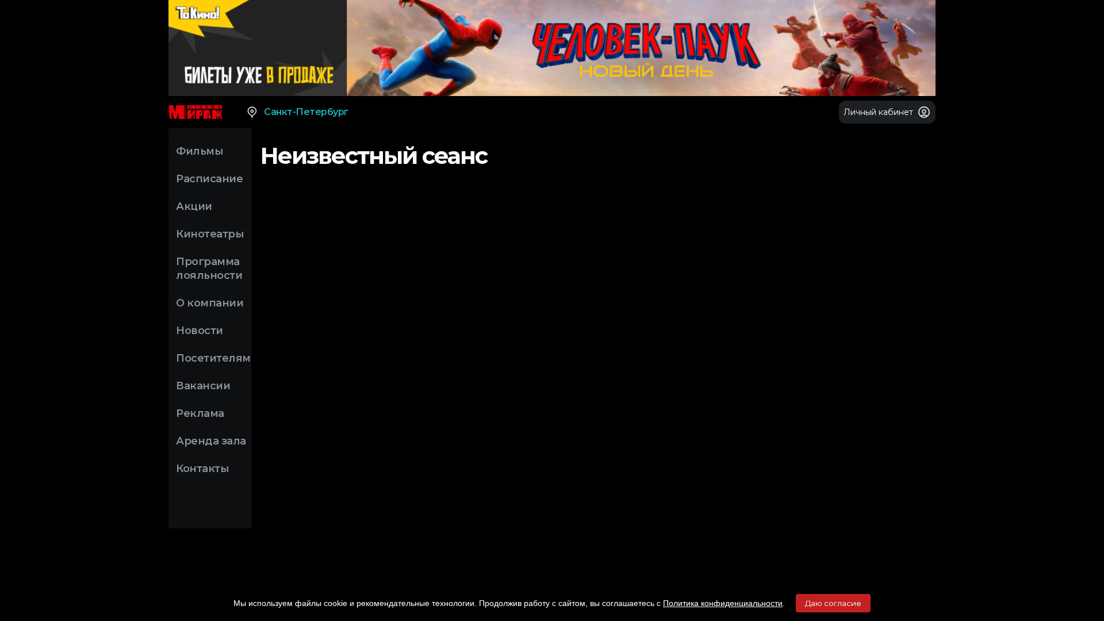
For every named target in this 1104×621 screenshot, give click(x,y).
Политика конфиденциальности (723, 603)
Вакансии (203, 385)
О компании (209, 303)
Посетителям (213, 358)
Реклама (200, 413)
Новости (199, 330)
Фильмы (199, 151)
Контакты (202, 468)
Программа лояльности (209, 268)
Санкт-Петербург (306, 111)
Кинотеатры (210, 234)
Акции (194, 206)
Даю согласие (833, 603)
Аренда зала (211, 441)
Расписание (209, 178)
